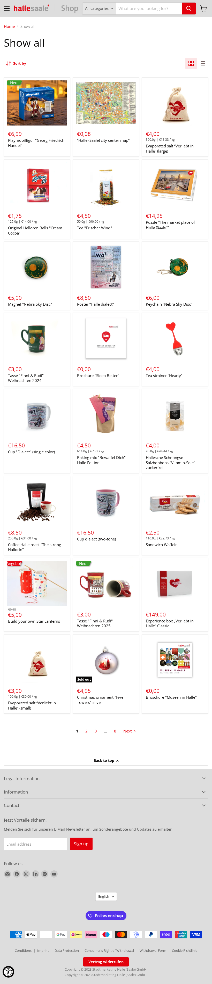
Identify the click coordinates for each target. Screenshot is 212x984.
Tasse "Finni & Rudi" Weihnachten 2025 (95, 623)
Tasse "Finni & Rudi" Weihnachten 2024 (26, 378)
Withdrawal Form (153, 950)
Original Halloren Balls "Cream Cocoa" (35, 230)
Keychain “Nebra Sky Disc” (169, 304)
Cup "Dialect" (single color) (31, 451)
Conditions (23, 950)
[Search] (189, 8)
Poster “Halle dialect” (95, 304)
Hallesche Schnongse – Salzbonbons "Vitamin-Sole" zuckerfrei (170, 462)
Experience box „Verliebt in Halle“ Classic (170, 623)
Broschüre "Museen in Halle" (171, 697)
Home (9, 26)
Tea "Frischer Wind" (94, 227)
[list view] (202, 63)
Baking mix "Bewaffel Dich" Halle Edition (101, 460)
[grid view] (191, 63)
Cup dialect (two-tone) (96, 538)
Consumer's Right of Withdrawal (109, 950)
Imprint (43, 950)
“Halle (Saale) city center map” (103, 140)
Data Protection (67, 950)
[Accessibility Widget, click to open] (8, 972)
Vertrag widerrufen (106, 961)
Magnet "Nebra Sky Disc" (30, 304)
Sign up (81, 844)
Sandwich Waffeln (162, 544)
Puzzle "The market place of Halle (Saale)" (170, 225)
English (103, 896)
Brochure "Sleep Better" (98, 375)
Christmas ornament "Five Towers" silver (100, 700)
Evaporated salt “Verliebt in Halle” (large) (170, 148)
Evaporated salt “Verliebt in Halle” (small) (32, 705)
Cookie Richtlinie (184, 950)
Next (128, 730)
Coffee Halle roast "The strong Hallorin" (34, 547)
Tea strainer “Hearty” (164, 375)
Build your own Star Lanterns (34, 621)
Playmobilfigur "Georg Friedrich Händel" (36, 143)
